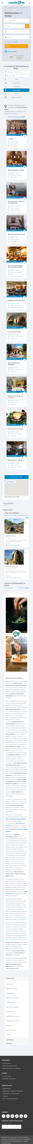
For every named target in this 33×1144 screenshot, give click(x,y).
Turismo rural (9, 984)
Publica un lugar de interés (10, 515)
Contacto (5, 1096)
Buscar (8, 46)
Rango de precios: (9, 41)
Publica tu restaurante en (16, 116)
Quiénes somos (7, 1088)
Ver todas (5, 505)
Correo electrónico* (6, 1123)
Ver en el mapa (11, 76)
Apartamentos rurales (12, 998)
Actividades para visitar (12, 1021)
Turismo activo (10, 1011)
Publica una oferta (8, 587)
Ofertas (8, 1034)
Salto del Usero (18, 887)
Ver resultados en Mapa (16, 477)
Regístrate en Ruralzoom (9, 1078)
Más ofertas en (24, 587)
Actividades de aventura (12, 1016)
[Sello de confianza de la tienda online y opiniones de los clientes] (8, 1103)
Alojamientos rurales (11, 988)
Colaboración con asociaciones (11, 1093)
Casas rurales (9, 993)
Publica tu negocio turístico (10, 1065)
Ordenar (15, 72)
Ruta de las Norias (15, 885)
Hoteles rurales (10, 1002)
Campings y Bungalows (12, 1007)
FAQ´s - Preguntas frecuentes (10, 1098)
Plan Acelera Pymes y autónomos (11, 1068)
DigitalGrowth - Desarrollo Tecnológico (13, 1091)
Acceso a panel (7, 1063)
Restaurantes (9, 1025)
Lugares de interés (11, 1030)
